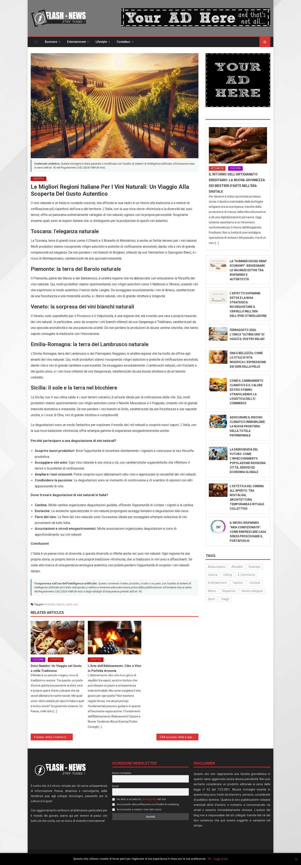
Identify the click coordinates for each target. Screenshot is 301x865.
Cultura (38, 659)
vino (75, 604)
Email (115, 786)
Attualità (217, 168)
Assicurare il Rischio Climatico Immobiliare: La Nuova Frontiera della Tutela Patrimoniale (248, 426)
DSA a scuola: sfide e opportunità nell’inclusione (179, 737)
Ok (209, 858)
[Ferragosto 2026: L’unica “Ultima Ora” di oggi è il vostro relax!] (218, 334)
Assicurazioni (216, 566)
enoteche (49, 604)
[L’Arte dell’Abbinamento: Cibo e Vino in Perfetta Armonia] (114, 637)
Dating (227, 574)
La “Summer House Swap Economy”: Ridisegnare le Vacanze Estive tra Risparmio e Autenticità (248, 270)
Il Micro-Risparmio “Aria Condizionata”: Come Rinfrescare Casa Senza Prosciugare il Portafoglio (248, 531)
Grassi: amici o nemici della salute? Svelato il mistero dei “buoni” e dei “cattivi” (54, 737)
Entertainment (76, 41)
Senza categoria (252, 591)
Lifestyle (101, 41)
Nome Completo (121, 773)
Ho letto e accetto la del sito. (141, 799)
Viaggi (225, 599)
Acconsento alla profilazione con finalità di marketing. (147, 804)
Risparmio (228, 591)
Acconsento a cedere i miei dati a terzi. (139, 809)
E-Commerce (246, 574)
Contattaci (123, 41)
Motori (212, 591)
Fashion (238, 582)
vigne (69, 604)
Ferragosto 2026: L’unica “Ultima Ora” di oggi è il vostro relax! (247, 334)
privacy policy (149, 799)
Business (51, 41)
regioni (60, 604)
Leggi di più (220, 858)
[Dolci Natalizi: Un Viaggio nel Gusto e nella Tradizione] (57, 637)
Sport (211, 599)
